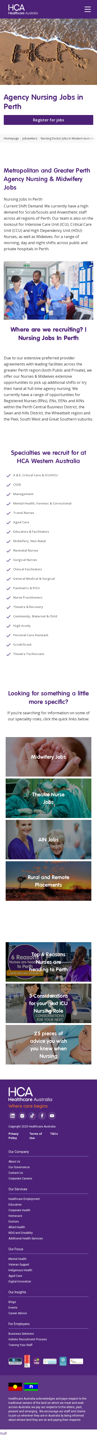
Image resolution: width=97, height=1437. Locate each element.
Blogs (12, 1302)
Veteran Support (18, 1264)
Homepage (11, 138)
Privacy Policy (13, 1136)
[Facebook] (42, 1115)
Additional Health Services (25, 1238)
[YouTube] (52, 1115)
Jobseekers (29, 138)
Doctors (13, 1221)
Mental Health (17, 1259)
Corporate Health (19, 1210)
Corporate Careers (20, 1178)
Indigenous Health (20, 1270)
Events (12, 1307)
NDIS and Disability (20, 1233)
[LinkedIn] (12, 1115)
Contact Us (15, 1173)
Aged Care (15, 1276)
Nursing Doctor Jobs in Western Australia (68, 138)
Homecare (15, 1216)
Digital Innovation (19, 1281)
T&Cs (54, 1133)
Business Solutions (21, 1333)
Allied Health (16, 1227)
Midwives (44, 236)
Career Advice (17, 1313)
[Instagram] (22, 1115)
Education (15, 1204)
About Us (14, 1161)
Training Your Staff (20, 1345)
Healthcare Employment (24, 1199)
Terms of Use (35, 1136)
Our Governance (19, 1167)
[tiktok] (32, 1115)
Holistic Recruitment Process (27, 1339)
